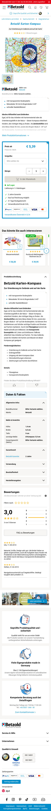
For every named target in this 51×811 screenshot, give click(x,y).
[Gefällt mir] (14, 385)
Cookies (44, 809)
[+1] (43, 171)
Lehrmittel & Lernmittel (10, 19)
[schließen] (49, 2)
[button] (25, 161)
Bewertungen (34, 809)
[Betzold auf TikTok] (27, 800)
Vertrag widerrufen (11, 782)
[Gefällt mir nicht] (36, 385)
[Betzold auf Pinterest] (20, 800)
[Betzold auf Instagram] (13, 800)
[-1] (29, 171)
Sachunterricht (28, 19)
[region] (25, 382)
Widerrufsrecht (39, 806)
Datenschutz (21, 806)
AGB (30, 806)
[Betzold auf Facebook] (7, 800)
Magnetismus (43, 19)
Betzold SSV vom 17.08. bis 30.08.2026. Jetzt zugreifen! (23, 2)
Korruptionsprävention (12, 809)
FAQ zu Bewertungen (25, 533)
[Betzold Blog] (43, 800)
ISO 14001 (29, 755)
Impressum (10, 806)
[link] (41, 7)
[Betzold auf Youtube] (34, 800)
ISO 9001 (28, 760)
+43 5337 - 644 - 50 (27, 707)
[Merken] (47, 38)
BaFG (25, 809)
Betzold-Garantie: (12, 456)
